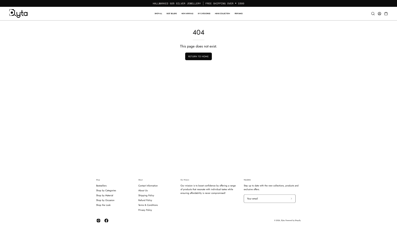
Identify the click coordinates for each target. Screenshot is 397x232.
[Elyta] (18, 13)
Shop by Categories (106, 190)
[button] (222, 13)
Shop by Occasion (105, 200)
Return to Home (198, 56)
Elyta (283, 220)
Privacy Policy (145, 210)
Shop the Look (103, 205)
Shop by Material (104, 195)
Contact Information (148, 185)
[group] (198, 3)
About (140, 180)
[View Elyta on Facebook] (106, 220)
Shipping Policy (146, 195)
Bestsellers (101, 185)
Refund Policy (145, 200)
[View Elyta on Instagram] (98, 220)
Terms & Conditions (148, 205)
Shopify (297, 220)
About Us (143, 190)
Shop (98, 180)
